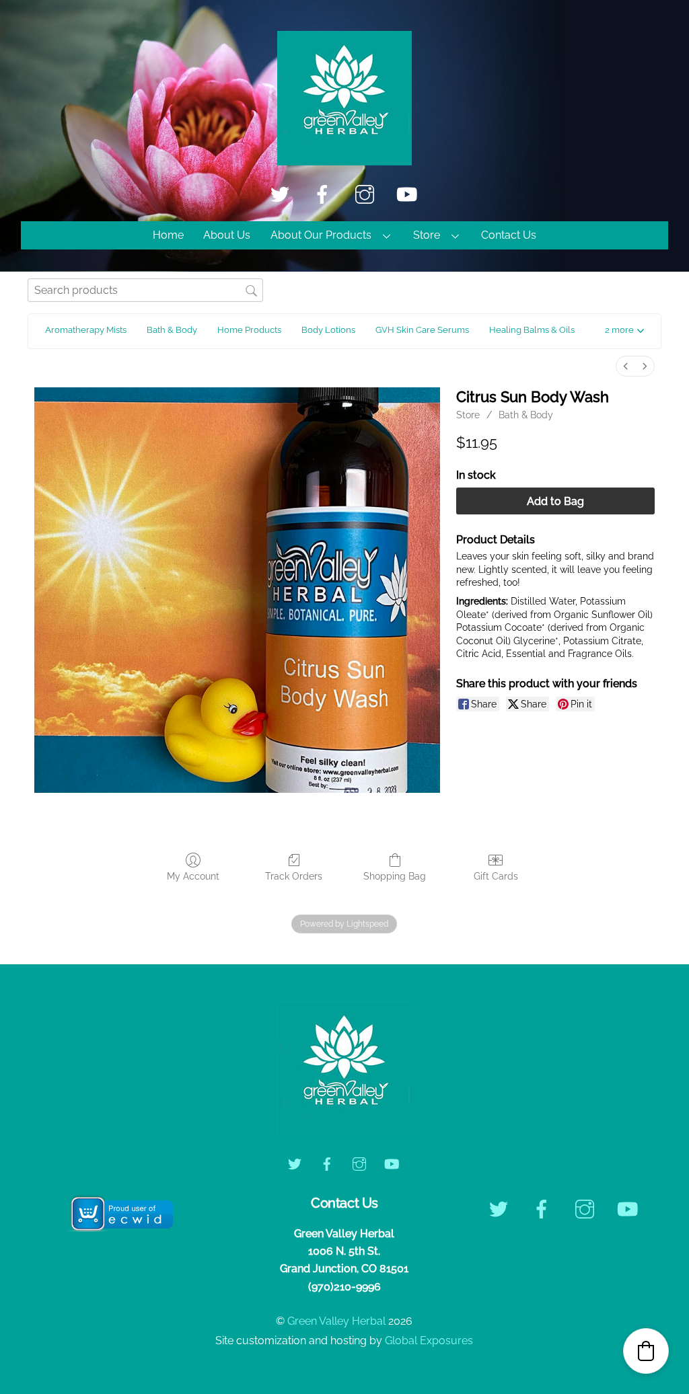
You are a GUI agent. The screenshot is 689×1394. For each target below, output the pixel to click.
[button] (624, 331)
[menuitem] (625, 366)
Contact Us (508, 235)
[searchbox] (145, 290)
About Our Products (320, 235)
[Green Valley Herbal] (344, 158)
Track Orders (293, 876)
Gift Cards (496, 876)
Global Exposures (429, 1340)
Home (168, 235)
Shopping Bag (394, 876)
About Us (226, 235)
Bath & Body (526, 415)
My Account (193, 876)
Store (426, 235)
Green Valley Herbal (336, 1321)
